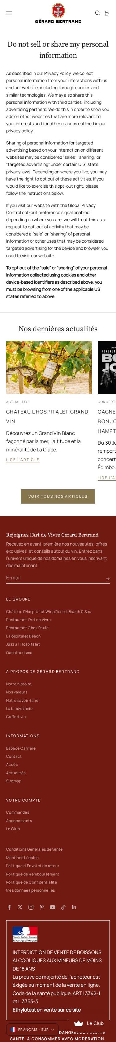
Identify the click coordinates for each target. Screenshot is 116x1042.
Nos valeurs (16, 692)
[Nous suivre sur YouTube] (52, 907)
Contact (14, 756)
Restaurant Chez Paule (27, 627)
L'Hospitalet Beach (23, 636)
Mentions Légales (22, 857)
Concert (106, 402)
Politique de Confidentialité (31, 882)
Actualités (17, 402)
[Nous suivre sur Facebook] (9, 907)
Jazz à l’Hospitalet (23, 644)
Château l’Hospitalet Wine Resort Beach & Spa (48, 611)
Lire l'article (23, 459)
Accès (12, 764)
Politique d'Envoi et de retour (32, 865)
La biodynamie (19, 708)
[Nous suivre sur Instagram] (31, 907)
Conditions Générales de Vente (34, 849)
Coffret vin (16, 716)
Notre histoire (19, 684)
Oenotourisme (19, 652)
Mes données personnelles (30, 890)
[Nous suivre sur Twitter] (20, 907)
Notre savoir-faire (22, 700)
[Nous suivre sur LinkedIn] (74, 907)
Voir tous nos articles (58, 496)
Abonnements (19, 820)
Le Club (13, 828)
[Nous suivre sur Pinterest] (42, 907)
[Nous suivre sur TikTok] (63, 907)
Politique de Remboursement (32, 874)
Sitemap (13, 781)
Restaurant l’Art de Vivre (28, 619)
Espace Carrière (21, 748)
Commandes (17, 812)
